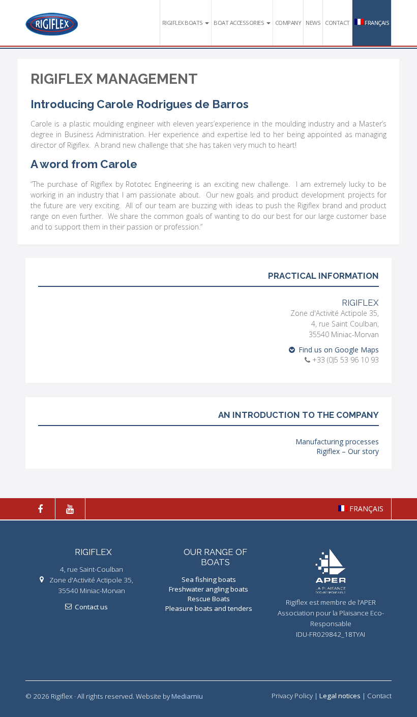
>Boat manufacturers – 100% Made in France (51, 24)
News (313, 22)
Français (377, 22)
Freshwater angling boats (208, 589)
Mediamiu (187, 696)
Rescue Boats (209, 598)
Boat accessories (239, 22)
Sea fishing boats (209, 579)
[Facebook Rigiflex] (44, 508)
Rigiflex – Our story (347, 451)
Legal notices (340, 695)
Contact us (91, 606)
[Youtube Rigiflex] (74, 508)
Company (288, 22)
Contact (337, 22)
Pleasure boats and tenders (208, 608)
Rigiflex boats (183, 22)
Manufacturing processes (337, 441)
